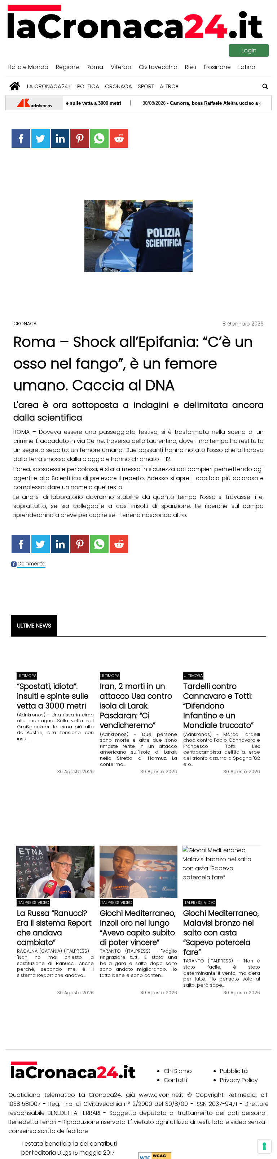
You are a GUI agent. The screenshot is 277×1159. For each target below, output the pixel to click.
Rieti (190, 67)
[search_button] (265, 86)
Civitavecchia (158, 67)
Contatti (175, 1080)
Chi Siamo (178, 1071)
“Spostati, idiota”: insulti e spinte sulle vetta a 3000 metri (52, 696)
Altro (168, 86)
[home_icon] (15, 86)
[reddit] (119, 138)
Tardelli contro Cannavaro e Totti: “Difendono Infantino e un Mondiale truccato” (218, 706)
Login (249, 50)
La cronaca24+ (49, 86)
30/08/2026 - (196, 103)
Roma (95, 67)
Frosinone (217, 67)
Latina (246, 67)
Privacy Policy (239, 1080)
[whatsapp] (99, 138)
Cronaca (118, 86)
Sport (146, 86)
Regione (67, 67)
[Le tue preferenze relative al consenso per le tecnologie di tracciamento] (264, 1146)
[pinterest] (79, 138)
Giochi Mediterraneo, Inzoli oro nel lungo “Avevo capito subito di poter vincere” (138, 928)
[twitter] (40, 138)
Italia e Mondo (28, 67)
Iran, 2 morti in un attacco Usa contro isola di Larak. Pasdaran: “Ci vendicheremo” (136, 706)
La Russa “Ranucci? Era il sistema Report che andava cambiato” (54, 928)
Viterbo (121, 67)
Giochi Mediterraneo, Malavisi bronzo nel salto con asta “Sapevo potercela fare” (221, 932)
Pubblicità (234, 1071)
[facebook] (21, 138)
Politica (88, 86)
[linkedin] (60, 138)
